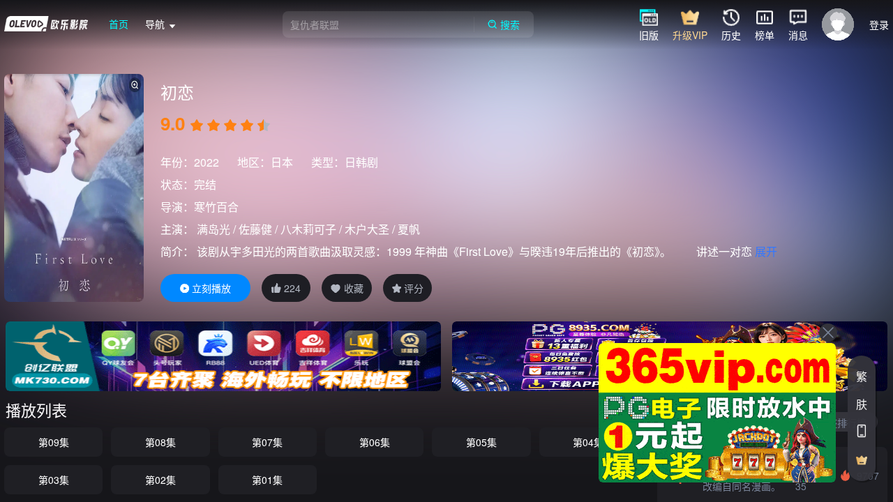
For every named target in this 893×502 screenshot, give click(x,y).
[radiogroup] (230, 125)
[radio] (198, 125)
